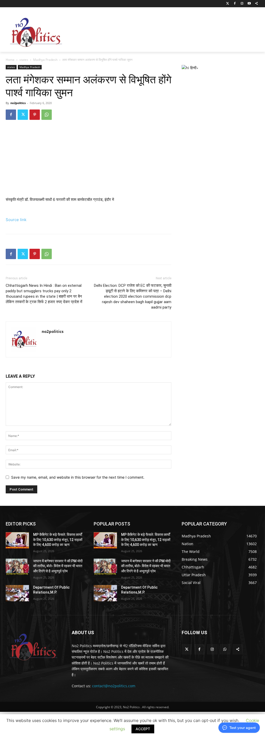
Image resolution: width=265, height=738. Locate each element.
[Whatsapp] (225, 649)
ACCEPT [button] (143, 729)
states (23, 59)
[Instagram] (242, 4)
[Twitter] (228, 4)
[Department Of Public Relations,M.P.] (17, 593)
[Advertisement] (163, 31)
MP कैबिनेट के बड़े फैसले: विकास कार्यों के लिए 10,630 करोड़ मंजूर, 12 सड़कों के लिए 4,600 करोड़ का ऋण (57, 539)
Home (10, 59)
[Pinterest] (35, 114)
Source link (16, 219)
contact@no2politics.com (113, 685)
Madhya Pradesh (45, 59)
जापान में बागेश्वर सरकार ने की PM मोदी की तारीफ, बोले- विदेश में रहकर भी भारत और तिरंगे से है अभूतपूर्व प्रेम (58, 566)
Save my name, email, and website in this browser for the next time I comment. (77, 477)
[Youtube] (249, 4)
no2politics (18, 103)
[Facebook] (235, 4)
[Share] (256, 4)
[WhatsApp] (46, 114)
